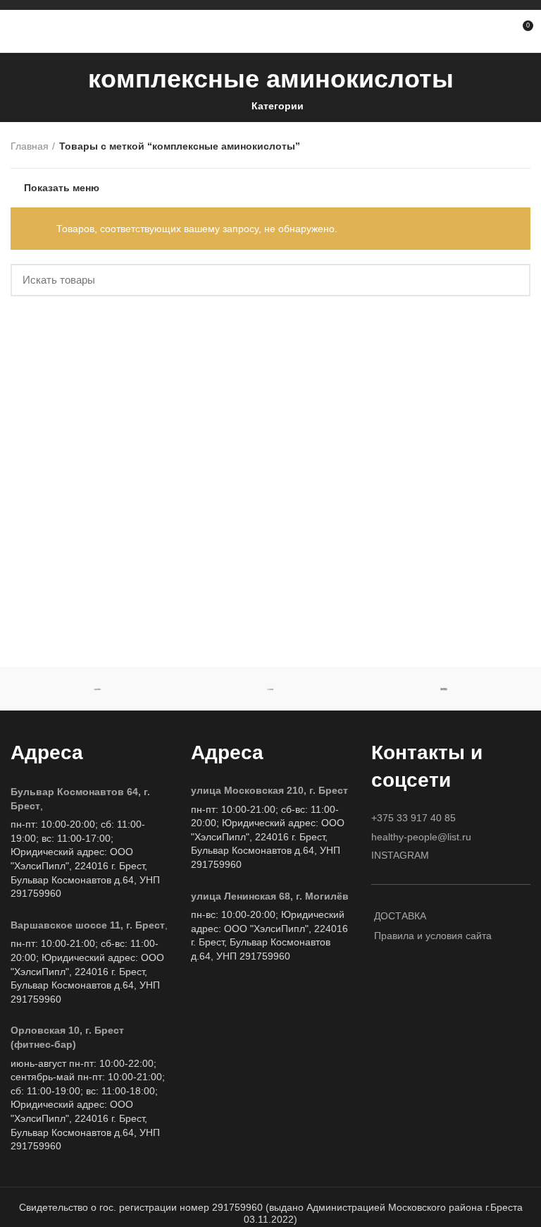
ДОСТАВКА (400, 915)
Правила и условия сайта (433, 935)
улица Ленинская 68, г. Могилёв (270, 896)
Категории (277, 106)
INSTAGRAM (400, 855)
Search (511, 280)
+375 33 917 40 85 (413, 817)
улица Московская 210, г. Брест (269, 790)
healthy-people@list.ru (421, 836)
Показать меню (61, 188)
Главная (30, 146)
